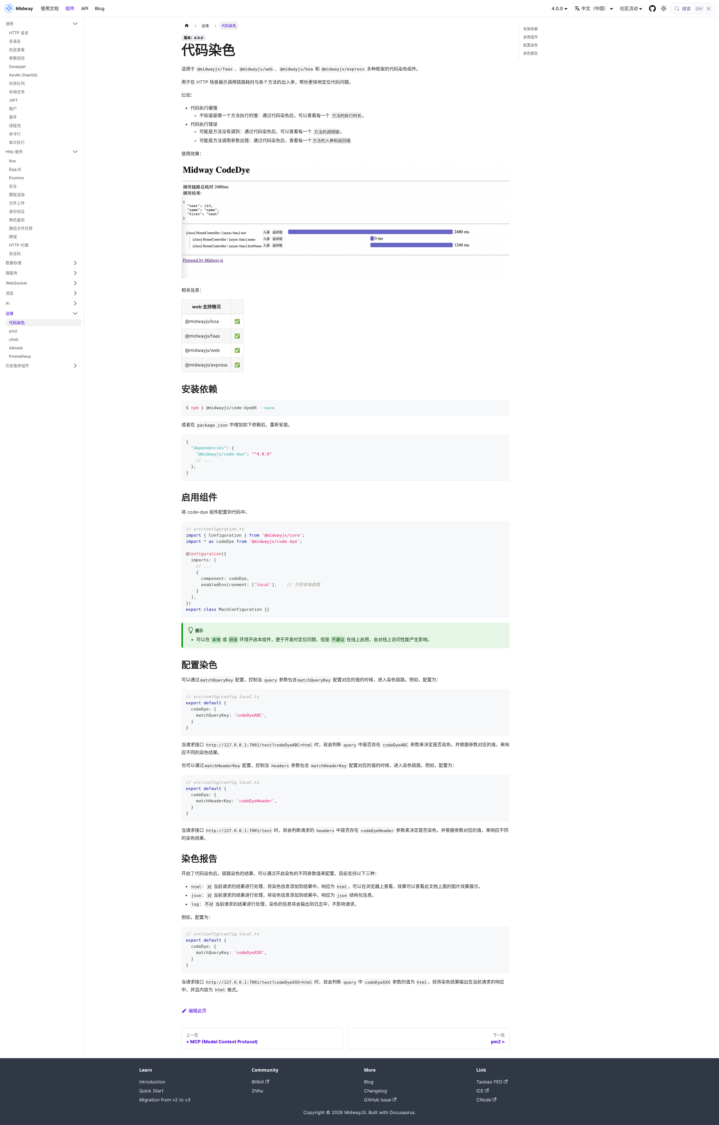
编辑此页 (197, 1011)
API (84, 8)
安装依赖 (530, 29)
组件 (69, 8)
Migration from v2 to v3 (164, 1100)
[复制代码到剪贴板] (502, 407)
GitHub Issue (377, 1100)
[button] (41, 23)
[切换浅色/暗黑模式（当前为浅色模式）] (663, 8)
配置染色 (530, 45)
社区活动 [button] (629, 8)
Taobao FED (489, 1082)
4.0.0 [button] (557, 8)
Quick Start (151, 1091)
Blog (99, 8)
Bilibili (258, 1082)
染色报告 (530, 53)
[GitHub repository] (652, 8)
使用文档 (50, 8)
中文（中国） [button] (594, 8)
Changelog (375, 1091)
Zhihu (257, 1091)
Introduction (152, 1082)
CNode (483, 1100)
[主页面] (186, 25)
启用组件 (530, 37)
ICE (480, 1091)
